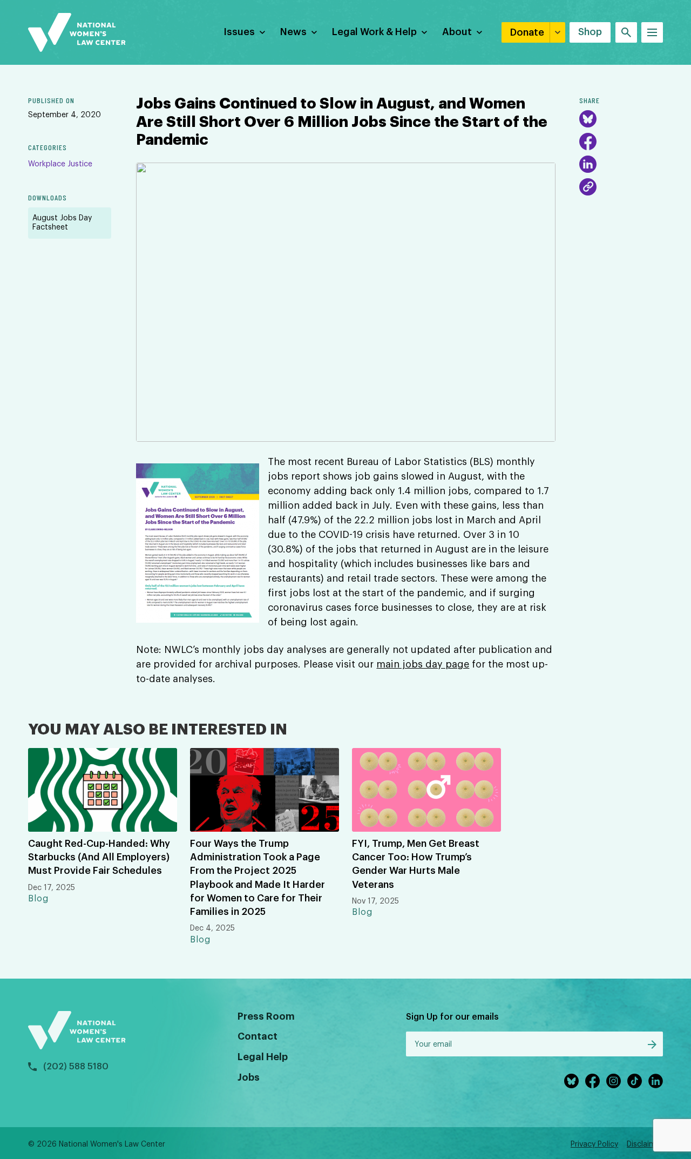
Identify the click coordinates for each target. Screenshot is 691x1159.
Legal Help (263, 1057)
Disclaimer (645, 1144)
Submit (652, 1044)
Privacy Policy (594, 1144)
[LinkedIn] (588, 164)
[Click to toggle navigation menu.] (652, 32)
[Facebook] (588, 141)
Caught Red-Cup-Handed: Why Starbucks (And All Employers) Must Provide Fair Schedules (99, 857)
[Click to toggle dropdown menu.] (262, 32)
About (457, 32)
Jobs (249, 1077)
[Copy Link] (588, 187)
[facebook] (592, 1081)
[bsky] (571, 1081)
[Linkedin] (655, 1081)
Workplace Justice (60, 164)
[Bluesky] (588, 118)
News (293, 32)
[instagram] (613, 1081)
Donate (527, 32)
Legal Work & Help (374, 32)
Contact (257, 1036)
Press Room (266, 1016)
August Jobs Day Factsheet (62, 222)
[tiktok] (634, 1081)
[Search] (626, 32)
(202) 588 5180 (76, 1066)
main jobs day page (422, 664)
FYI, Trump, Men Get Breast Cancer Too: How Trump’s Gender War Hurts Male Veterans (415, 864)
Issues (239, 32)
